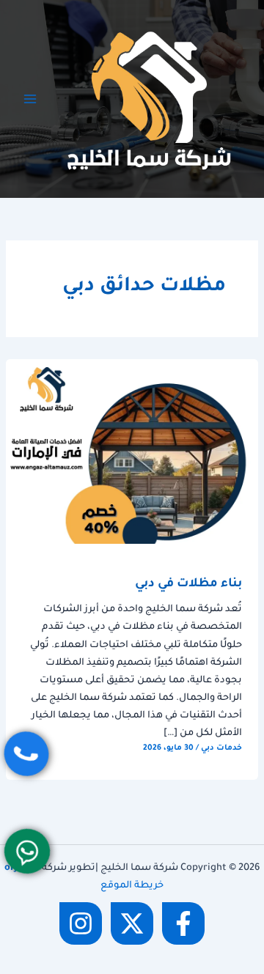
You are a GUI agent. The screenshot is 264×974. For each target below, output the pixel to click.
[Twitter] (132, 923)
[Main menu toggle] (30, 99)
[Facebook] (183, 923)
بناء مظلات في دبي (188, 584)
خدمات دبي (221, 748)
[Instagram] (80, 923)
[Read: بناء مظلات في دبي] (132, 452)
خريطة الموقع (132, 886)
